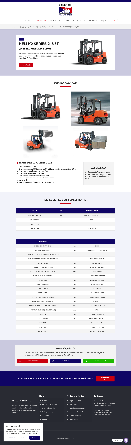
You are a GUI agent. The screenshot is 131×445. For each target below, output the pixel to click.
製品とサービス (25, 27)
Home (13, 27)
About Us (45, 415)
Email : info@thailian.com (103, 412)
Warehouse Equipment (78, 408)
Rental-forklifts (75, 415)
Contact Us (46, 419)
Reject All (23, 438)
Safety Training (47, 412)
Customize (11, 438)
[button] (26, 65)
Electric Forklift (75, 404)
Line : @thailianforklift (102, 414)
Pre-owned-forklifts (77, 412)
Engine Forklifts (75, 400)
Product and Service (49, 404)
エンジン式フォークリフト (45, 27)
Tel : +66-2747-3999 (101, 410)
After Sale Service (48, 408)
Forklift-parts (74, 419)
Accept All (35, 438)
